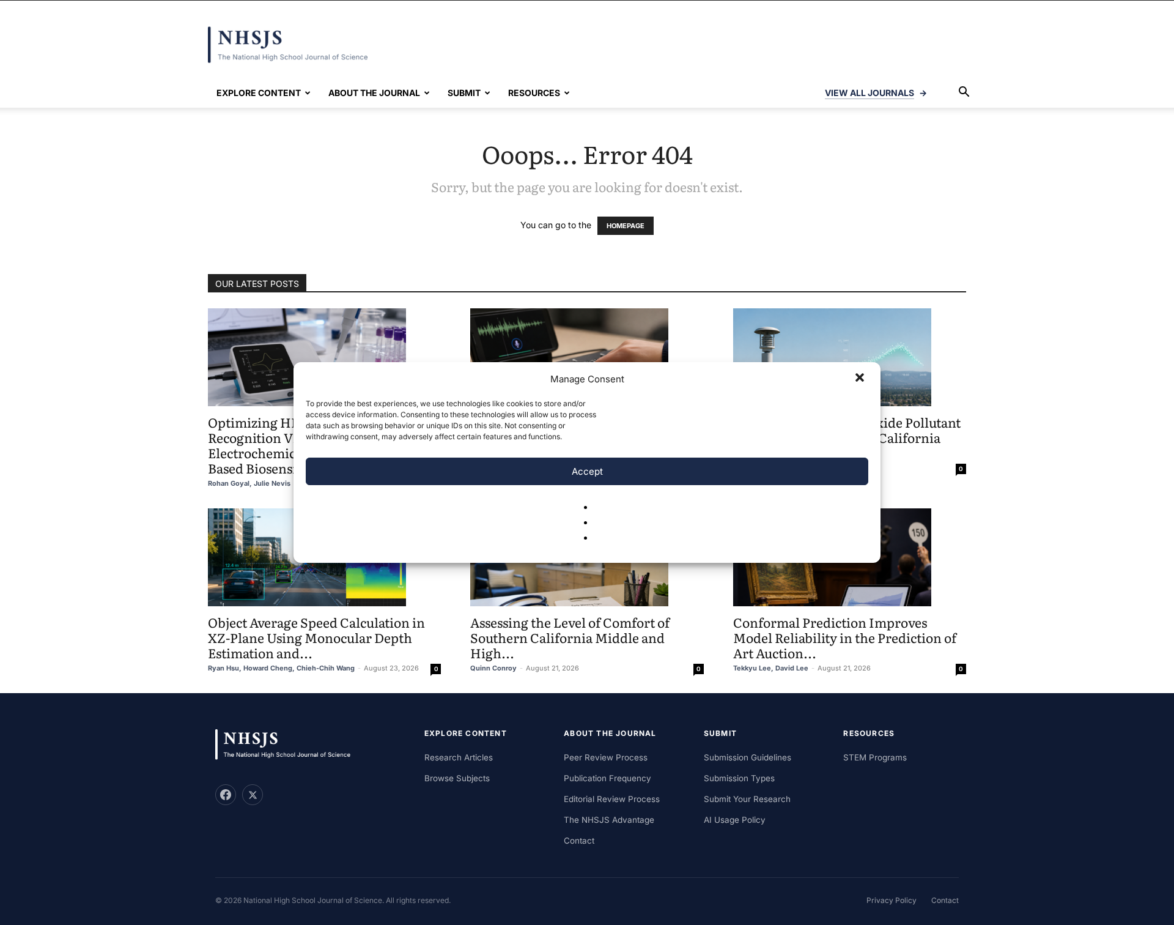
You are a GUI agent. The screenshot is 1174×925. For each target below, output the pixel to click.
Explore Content (258, 92)
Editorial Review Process (612, 799)
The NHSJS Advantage (609, 820)
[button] (861, 378)
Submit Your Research (747, 799)
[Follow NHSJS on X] (252, 794)
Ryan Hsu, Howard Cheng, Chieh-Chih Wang (281, 668)
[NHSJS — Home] (288, 744)
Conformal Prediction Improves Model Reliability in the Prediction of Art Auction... (844, 637)
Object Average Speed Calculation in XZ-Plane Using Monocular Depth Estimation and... (316, 637)
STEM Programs (875, 757)
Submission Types (739, 778)
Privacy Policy (891, 900)
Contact (579, 840)
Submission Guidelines (747, 757)
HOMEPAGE (625, 225)
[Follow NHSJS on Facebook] (225, 794)
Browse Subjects (457, 778)
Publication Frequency (607, 778)
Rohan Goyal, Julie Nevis (249, 483)
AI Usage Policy (735, 820)
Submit (464, 92)
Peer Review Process (606, 757)
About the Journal (374, 92)
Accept (587, 471)
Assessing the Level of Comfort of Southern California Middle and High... (570, 637)
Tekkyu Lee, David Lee (770, 668)
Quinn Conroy (493, 668)
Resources (534, 92)
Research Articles (458, 757)
